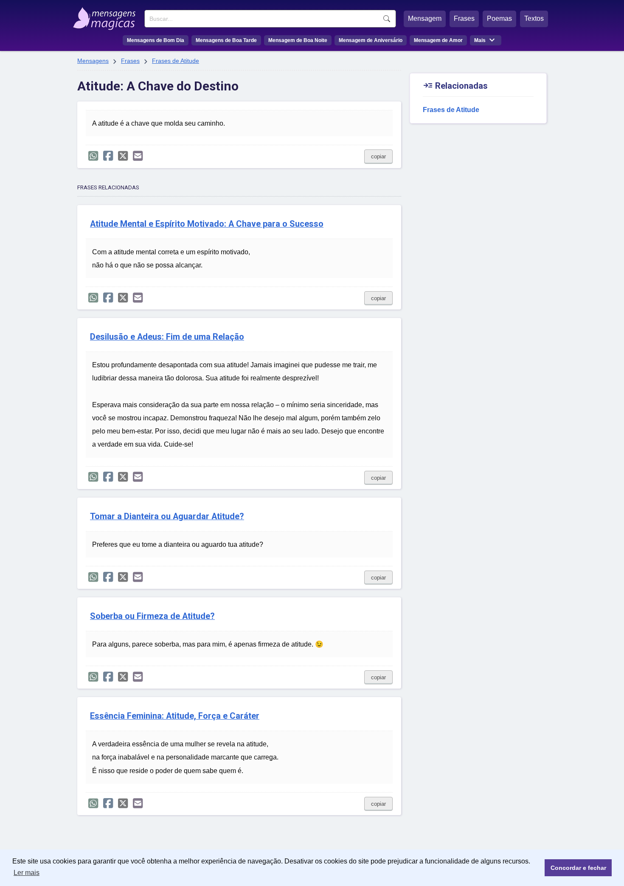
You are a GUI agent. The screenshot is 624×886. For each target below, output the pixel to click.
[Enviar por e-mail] (137, 156)
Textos (534, 18)
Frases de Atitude (175, 60)
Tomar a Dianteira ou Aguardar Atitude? (167, 516)
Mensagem (424, 18)
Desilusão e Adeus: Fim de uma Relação (167, 337)
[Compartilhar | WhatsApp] (93, 156)
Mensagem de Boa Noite (297, 40)
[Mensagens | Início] (106, 15)
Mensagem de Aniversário (370, 40)
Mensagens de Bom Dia (155, 40)
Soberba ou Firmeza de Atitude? (152, 616)
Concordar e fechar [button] (578, 867)
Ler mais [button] (26, 872)
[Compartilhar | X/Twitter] (122, 156)
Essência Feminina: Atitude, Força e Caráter (174, 716)
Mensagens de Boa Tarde (226, 40)
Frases (464, 18)
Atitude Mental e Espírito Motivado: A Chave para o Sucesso (206, 224)
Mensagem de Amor (438, 40)
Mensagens (93, 60)
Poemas (499, 18)
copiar (378, 156)
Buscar (387, 18)
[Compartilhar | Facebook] (108, 156)
